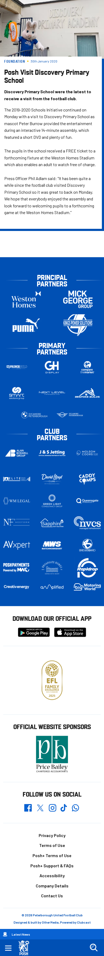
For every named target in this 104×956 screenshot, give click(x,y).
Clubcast (84, 922)
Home (5, 934)
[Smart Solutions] (16, 393)
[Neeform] (16, 523)
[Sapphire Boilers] (52, 522)
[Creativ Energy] (16, 587)
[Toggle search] (93, 947)
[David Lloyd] (52, 479)
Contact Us (52, 895)
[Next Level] (52, 393)
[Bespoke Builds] (87, 393)
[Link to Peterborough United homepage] (26, 947)
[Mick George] (77, 299)
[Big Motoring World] (87, 587)
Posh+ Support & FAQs (52, 865)
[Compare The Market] (87, 367)
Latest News (21, 934)
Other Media (50, 922)
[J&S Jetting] (52, 453)
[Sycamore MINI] (69, 415)
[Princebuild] (16, 367)
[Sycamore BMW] (34, 415)
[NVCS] (87, 523)
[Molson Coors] (87, 453)
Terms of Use (52, 845)
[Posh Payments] (16, 567)
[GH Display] (52, 367)
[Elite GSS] (16, 479)
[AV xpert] (16, 545)
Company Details (52, 885)
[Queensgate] (87, 500)
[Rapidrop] (87, 568)
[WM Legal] (16, 500)
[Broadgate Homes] (52, 568)
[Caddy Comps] (87, 479)
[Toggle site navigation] (8, 947)
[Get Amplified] (52, 587)
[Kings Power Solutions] (77, 325)
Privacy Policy (52, 835)
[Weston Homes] (26, 299)
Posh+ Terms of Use (52, 855)
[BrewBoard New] (87, 545)
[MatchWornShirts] (52, 545)
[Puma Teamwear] (26, 325)
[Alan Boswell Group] (16, 453)
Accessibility (52, 875)
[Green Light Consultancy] (52, 500)
